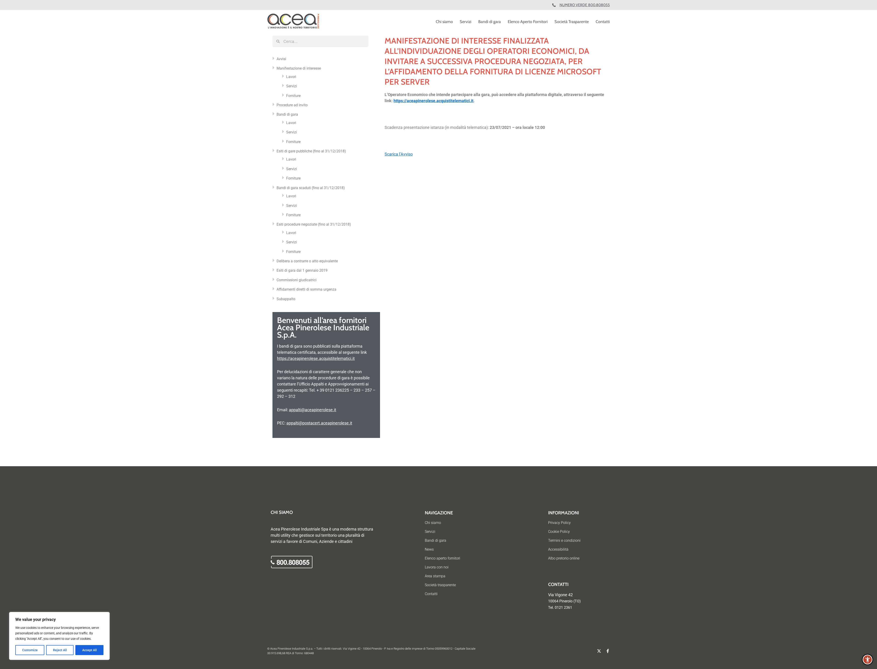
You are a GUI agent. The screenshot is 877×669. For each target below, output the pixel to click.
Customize (30, 650)
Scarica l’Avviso (399, 154)
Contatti (603, 21)
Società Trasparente (572, 21)
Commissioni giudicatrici (297, 280)
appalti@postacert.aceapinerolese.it (319, 423)
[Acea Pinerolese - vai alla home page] (293, 21)
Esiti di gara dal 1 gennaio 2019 (302, 270)
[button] (867, 659)
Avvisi (281, 59)
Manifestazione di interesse (299, 68)
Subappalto (286, 299)
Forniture (293, 96)
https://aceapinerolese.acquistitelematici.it (316, 358)
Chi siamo (444, 21)
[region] (59, 636)
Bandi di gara (489, 21)
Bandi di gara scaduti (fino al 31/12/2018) (311, 188)
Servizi (465, 21)
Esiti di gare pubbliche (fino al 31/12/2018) (311, 151)
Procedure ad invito (292, 105)
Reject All (60, 650)
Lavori (291, 77)
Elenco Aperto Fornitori (528, 21)
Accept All (89, 650)
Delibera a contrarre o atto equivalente (307, 261)
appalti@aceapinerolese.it (312, 409)
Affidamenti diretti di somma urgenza (306, 289)
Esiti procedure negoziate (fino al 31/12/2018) (314, 224)
